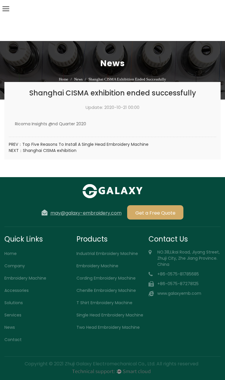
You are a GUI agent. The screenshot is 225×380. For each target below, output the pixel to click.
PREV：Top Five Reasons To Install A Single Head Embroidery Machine (79, 144)
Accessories (16, 290)
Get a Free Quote (155, 213)
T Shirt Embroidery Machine (104, 303)
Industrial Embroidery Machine (107, 253)
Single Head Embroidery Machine (109, 315)
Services (12, 315)
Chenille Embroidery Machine (106, 290)
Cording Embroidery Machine (106, 278)
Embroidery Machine (25, 278)
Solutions (13, 303)
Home (63, 79)
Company (14, 266)
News (78, 79)
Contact (13, 340)
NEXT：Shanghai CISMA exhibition (42, 150)
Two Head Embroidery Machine (108, 327)
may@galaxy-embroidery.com (86, 213)
